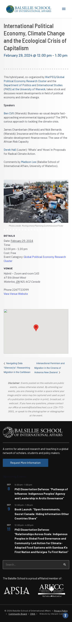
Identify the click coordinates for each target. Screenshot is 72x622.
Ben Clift (9, 113)
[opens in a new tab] (16, 590)
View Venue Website (16, 294)
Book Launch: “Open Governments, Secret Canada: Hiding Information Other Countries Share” (42, 514)
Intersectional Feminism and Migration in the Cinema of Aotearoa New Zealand (49, 368)
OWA (32, 613)
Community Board (17, 613)
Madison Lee (28, 162)
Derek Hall (10, 149)
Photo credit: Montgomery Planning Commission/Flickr (36, 225)
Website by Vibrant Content (52, 613)
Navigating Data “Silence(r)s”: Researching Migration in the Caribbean (17, 367)
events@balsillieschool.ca (36, 407)
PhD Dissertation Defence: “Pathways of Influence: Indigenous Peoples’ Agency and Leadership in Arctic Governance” (41, 494)
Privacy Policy (61, 610)
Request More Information (25, 462)
